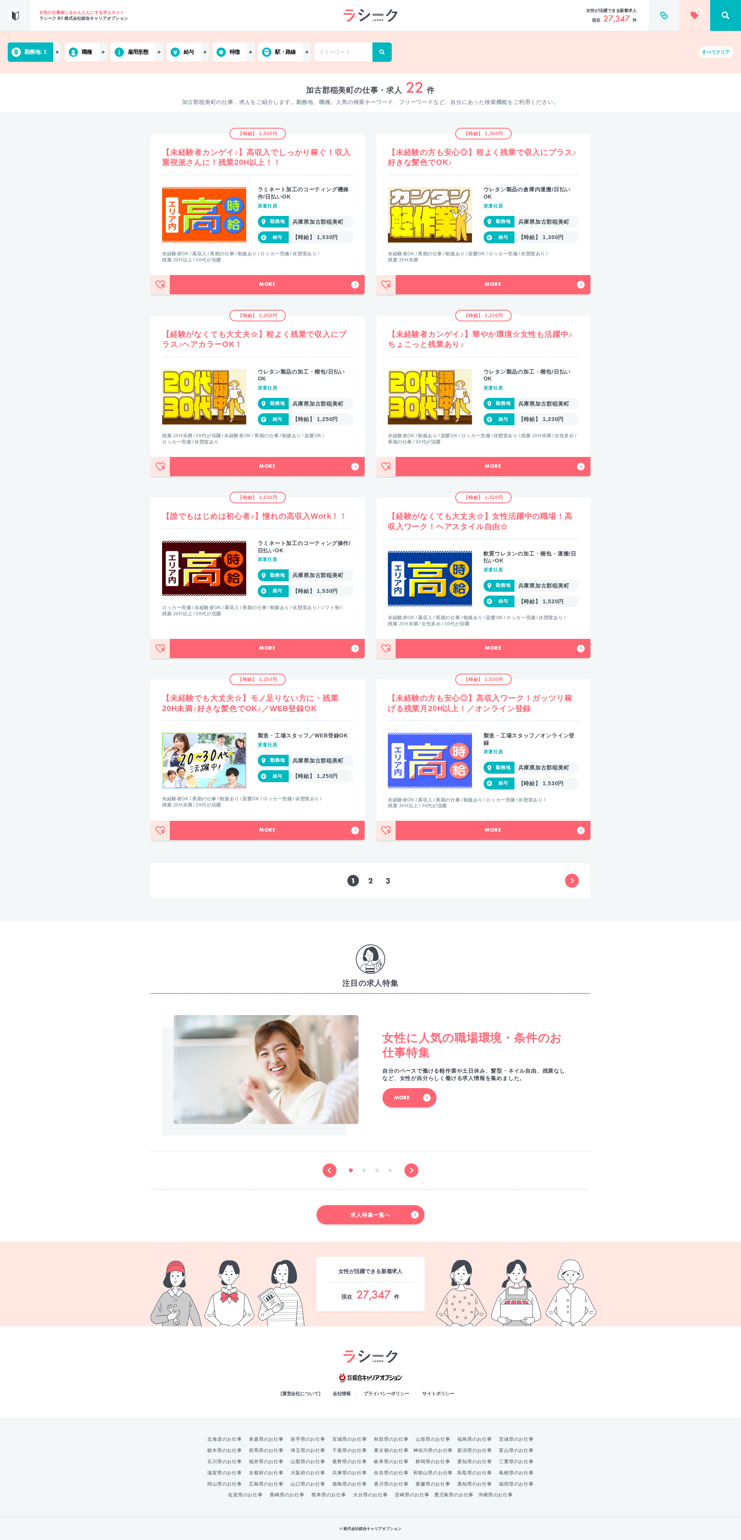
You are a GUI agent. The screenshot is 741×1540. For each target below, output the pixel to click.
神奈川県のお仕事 (433, 1450)
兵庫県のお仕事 (349, 1472)
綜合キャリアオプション (370, 1378)
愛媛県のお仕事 (433, 1484)
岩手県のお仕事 (308, 1439)
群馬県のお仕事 (266, 1450)
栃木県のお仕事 (224, 1450)
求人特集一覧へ (370, 1215)
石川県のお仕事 (224, 1461)
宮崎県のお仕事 (412, 1495)
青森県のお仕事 (266, 1439)
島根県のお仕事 (516, 1472)
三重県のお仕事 (516, 1461)
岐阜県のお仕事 (391, 1461)
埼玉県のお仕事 (308, 1450)
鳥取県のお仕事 (474, 1472)
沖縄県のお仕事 (495, 1495)
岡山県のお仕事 (224, 1484)
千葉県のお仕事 (349, 1450)
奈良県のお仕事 (391, 1472)
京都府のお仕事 (266, 1472)
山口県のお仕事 (308, 1484)
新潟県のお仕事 (474, 1450)
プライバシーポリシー (386, 1393)
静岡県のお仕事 (433, 1461)
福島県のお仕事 (474, 1439)
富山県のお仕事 (516, 1450)
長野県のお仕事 (349, 1461)
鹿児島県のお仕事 (454, 1495)
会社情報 (342, 1393)
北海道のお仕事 (224, 1439)
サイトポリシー (438, 1393)
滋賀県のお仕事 (224, 1472)
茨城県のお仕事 (516, 1439)
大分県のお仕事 (370, 1495)
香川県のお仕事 (391, 1484)
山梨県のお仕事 (308, 1461)
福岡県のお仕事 (516, 1484)
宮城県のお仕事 (349, 1439)
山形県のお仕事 (433, 1439)
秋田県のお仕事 (391, 1439)
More (267, 284)
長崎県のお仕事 (287, 1495)
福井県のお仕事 (266, 1461)
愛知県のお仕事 (474, 1461)
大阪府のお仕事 (308, 1472)
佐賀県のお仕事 (245, 1495)
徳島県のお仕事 (349, 1484)
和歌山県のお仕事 (433, 1472)
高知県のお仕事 (474, 1484)
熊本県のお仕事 (328, 1495)
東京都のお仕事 (391, 1450)
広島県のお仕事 (266, 1484)
